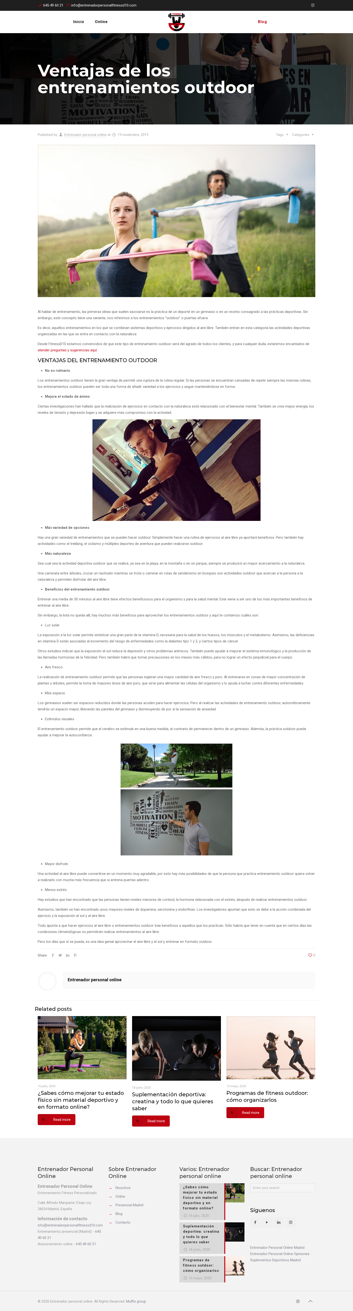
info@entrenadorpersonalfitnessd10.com (103, 5)
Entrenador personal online (85, 135)
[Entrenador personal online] (176, 22)
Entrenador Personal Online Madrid (277, 1247)
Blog (119, 1214)
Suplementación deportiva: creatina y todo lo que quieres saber (172, 1101)
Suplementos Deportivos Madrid (275, 1260)
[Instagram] (312, 5)
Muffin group (136, 1301)
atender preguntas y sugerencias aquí (67, 350)
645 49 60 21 (53, 5)
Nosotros (123, 1188)
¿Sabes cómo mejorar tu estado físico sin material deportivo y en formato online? (81, 1100)
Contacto (123, 1222)
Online (120, 1196)
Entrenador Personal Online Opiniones (280, 1254)
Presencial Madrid (129, 1205)
